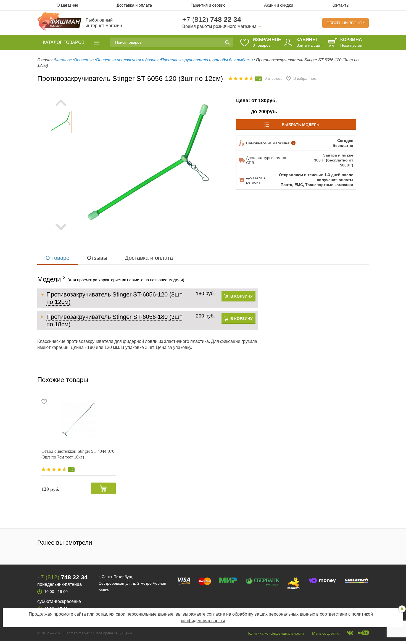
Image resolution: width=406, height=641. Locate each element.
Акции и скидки (278, 5)
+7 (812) (211, 19)
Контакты (340, 5)
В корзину (241, 296)
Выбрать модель (300, 125)
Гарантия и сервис (208, 5)
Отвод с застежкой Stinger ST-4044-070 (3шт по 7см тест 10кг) (77, 454)
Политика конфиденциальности (275, 633)
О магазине (67, 5)
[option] (61, 122)
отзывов (273, 78)
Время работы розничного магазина (219, 26)
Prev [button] (60, 102)
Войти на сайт (309, 45)
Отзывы (97, 258)
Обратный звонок (345, 23)
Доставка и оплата (134, 5)
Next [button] (60, 226)
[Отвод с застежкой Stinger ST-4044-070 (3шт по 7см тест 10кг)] (78, 419)
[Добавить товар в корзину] (103, 488)
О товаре (57, 258)
